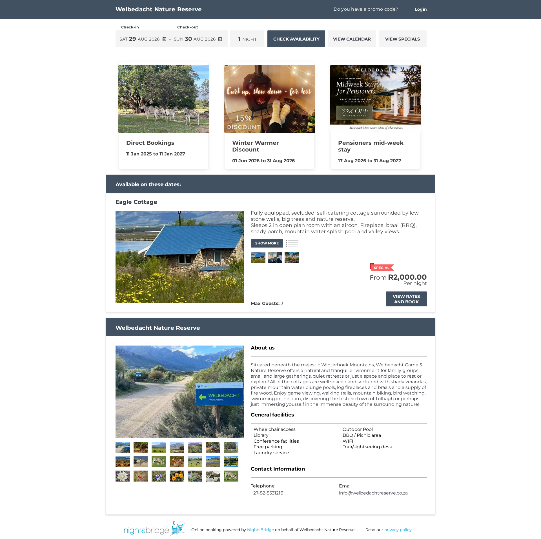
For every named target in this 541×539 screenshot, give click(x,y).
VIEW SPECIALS (402, 39)
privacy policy (398, 529)
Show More (267, 243)
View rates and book (406, 299)
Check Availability (296, 39)
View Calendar (352, 39)
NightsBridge (260, 529)
